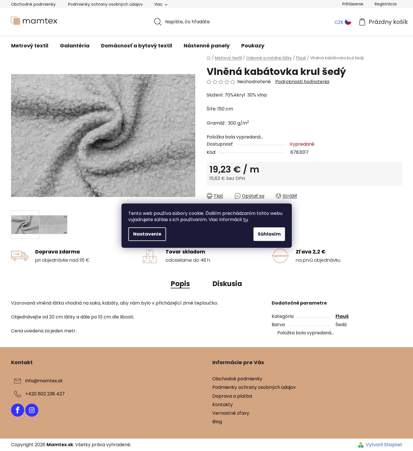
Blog (217, 421)
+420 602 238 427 (45, 394)
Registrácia (386, 4)
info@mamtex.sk (44, 381)
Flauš (342, 316)
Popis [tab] (180, 283)
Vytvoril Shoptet (384, 445)
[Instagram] (31, 410)
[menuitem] (29, 45)
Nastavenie (147, 234)
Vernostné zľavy (230, 413)
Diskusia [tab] (227, 283)
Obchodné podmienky (33, 4)
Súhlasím (269, 234)
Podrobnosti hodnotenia (302, 82)
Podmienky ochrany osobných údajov (105, 4)
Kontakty (222, 404)
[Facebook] (17, 410)
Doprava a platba (232, 396)
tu (245, 219)
